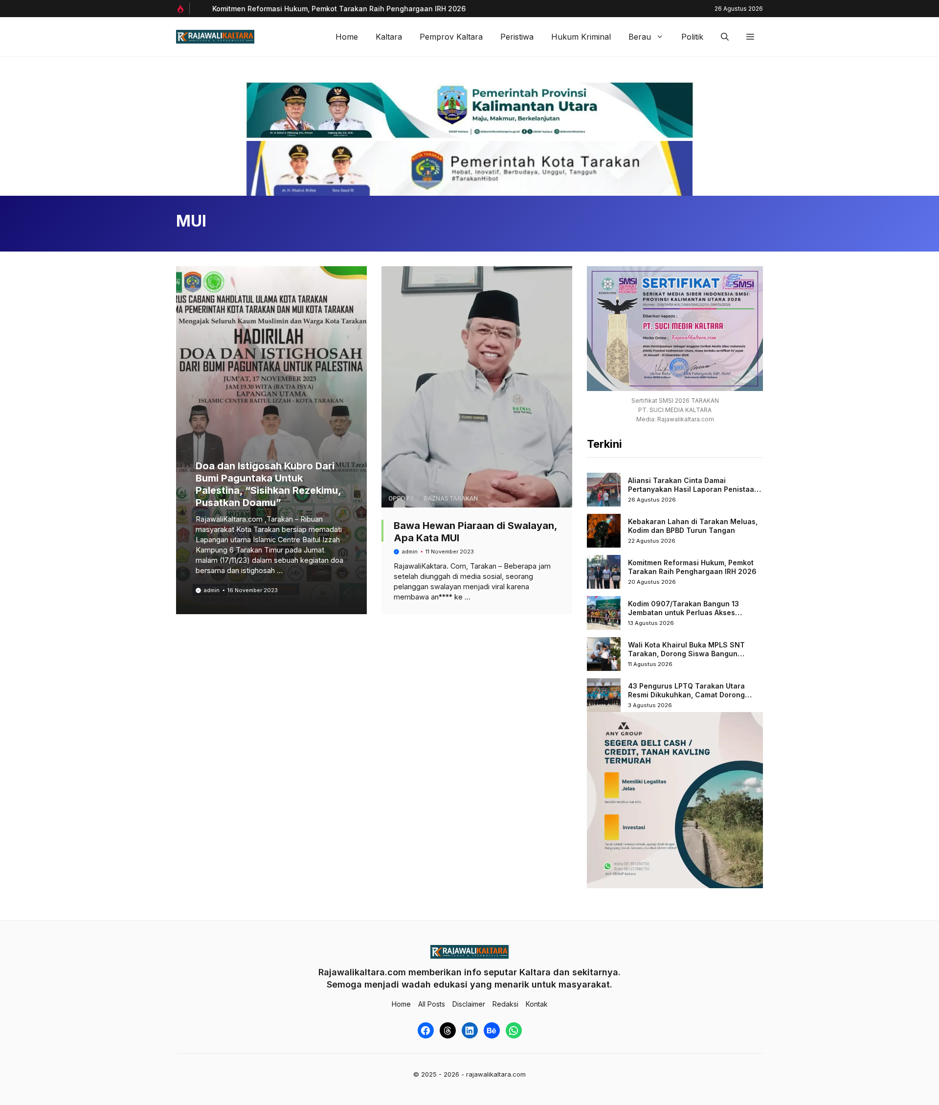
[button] (725, 36)
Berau (639, 37)
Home (346, 37)
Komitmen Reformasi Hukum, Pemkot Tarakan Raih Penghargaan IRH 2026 (326, 8)
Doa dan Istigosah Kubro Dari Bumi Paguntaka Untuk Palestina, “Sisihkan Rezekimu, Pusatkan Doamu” (268, 484)
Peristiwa (517, 37)
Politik (692, 37)
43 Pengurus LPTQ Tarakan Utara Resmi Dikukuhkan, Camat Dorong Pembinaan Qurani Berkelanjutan (686, 694)
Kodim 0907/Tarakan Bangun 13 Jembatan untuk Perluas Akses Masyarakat (683, 612)
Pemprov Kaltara (451, 37)
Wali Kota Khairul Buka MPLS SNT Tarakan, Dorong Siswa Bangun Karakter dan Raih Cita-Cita (686, 653)
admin (212, 590)
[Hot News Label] (183, 9)
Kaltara (389, 37)
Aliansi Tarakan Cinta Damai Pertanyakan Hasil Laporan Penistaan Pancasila (693, 489)
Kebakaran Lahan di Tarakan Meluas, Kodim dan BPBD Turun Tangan (693, 525)
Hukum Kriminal (581, 37)
